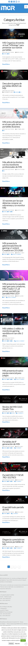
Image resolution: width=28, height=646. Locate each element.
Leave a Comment (16, 254)
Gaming (5, 53)
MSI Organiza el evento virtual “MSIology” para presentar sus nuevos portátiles (13, 46)
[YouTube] (16, 2)
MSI (9, 53)
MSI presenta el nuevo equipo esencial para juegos (12, 373)
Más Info (17, 643)
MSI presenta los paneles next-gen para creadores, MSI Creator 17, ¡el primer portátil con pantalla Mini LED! (13, 289)
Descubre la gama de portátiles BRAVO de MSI (12, 86)
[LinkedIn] (14, 2)
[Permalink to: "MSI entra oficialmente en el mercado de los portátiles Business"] (14, 113)
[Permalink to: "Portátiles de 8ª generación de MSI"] (14, 432)
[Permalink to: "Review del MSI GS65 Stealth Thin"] (14, 399)
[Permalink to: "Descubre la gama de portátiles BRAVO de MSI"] (14, 75)
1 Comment (18, 448)
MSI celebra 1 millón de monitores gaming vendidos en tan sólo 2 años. (13, 332)
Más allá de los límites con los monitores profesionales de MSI (12, 164)
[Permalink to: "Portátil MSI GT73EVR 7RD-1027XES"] (14, 467)
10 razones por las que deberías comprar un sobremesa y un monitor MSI (13, 204)
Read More (6, 64)
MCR (9, 211)
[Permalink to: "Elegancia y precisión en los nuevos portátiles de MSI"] (14, 532)
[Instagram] (19, 2)
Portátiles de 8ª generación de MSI (11, 442)
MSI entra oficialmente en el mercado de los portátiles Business (13, 124)
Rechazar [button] (11, 643)
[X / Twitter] (11, 2)
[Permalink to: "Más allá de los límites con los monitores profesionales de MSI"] (14, 153)
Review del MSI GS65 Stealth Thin (12, 407)
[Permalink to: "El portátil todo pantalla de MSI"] (14, 500)
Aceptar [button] (23, 640)
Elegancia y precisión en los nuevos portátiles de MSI (13, 542)
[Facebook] (9, 2)
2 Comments (20, 413)
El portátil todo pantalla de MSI (13, 508)
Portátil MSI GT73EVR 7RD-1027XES (12, 476)
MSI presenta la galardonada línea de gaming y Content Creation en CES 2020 (12, 247)
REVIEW (13, 413)
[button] (26, 6)
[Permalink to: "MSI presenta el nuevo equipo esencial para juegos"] (14, 362)
